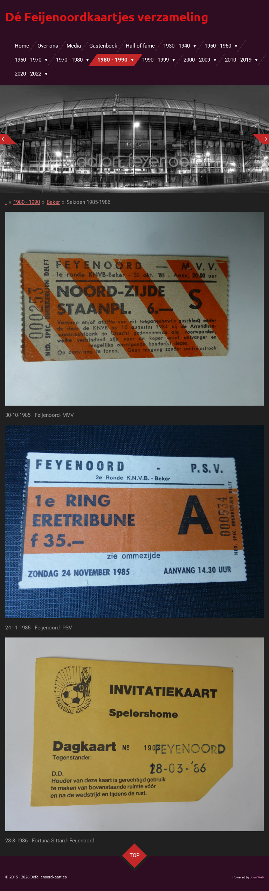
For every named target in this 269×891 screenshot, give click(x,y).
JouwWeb (257, 877)
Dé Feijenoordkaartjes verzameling (106, 16)
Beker (53, 202)
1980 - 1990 (26, 202)
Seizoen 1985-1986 (88, 202)
